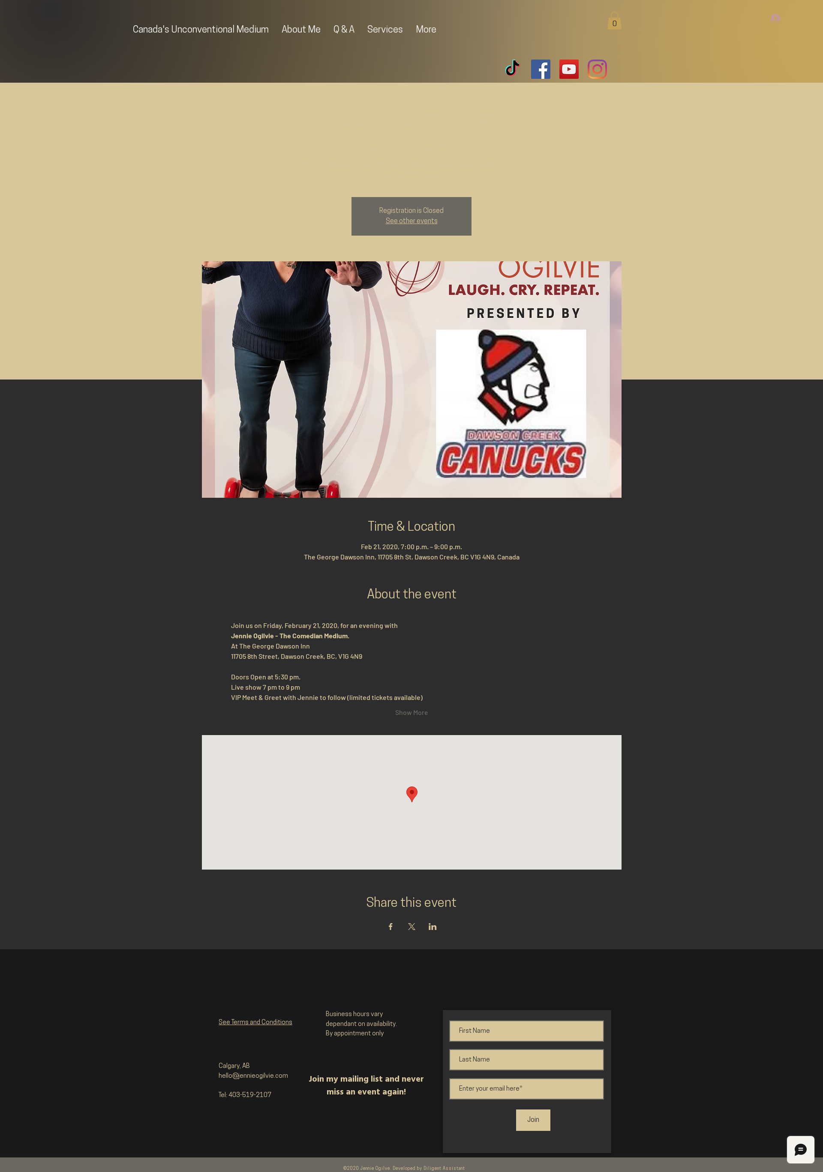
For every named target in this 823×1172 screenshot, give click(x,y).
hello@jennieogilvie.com (253, 1076)
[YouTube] (569, 69)
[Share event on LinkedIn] (433, 926)
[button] (614, 21)
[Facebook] (540, 69)
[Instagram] (597, 69)
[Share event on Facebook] (391, 926)
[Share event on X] (412, 926)
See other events (412, 221)
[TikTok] (512, 69)
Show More (411, 712)
